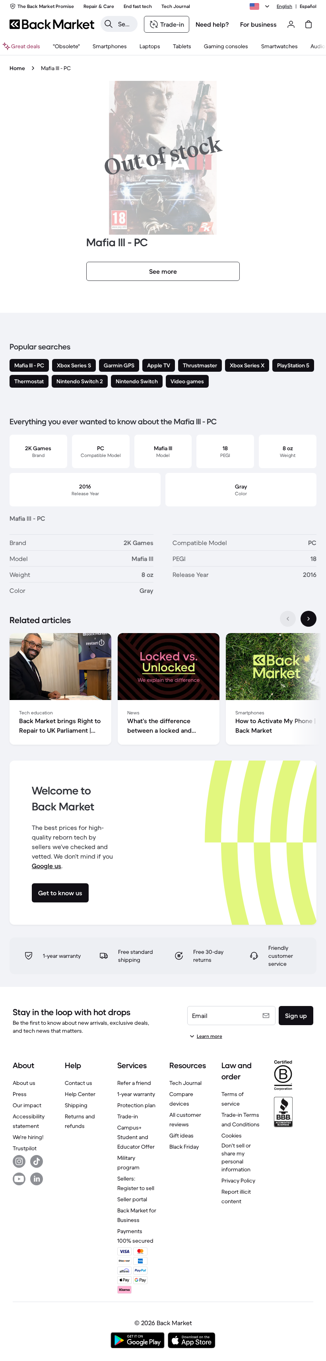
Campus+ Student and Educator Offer (136, 1137)
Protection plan (136, 1105)
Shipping (76, 1105)
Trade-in (127, 1116)
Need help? (212, 24)
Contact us (78, 1082)
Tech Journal (185, 1082)
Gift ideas (181, 1135)
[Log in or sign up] (291, 24)
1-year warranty (136, 1094)
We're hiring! (28, 1137)
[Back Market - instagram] (19, 1161)
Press (20, 1094)
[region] (163, 690)
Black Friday (184, 1146)
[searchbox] (125, 24)
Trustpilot (25, 1148)
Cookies (231, 1135)
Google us (46, 866)
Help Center (80, 1094)
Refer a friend (134, 1082)
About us (24, 1082)
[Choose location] (261, 6)
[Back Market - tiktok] (36, 1161)
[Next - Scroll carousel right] (308, 619)
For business (258, 24)
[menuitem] (110, 46)
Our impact (27, 1105)
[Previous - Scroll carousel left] (288, 619)
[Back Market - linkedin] (36, 1179)
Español (308, 6)
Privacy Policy (238, 1180)
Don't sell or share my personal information (236, 1157)
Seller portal (132, 1199)
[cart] (308, 24)
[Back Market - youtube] (19, 1179)
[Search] (108, 24)
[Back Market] (52, 24)
